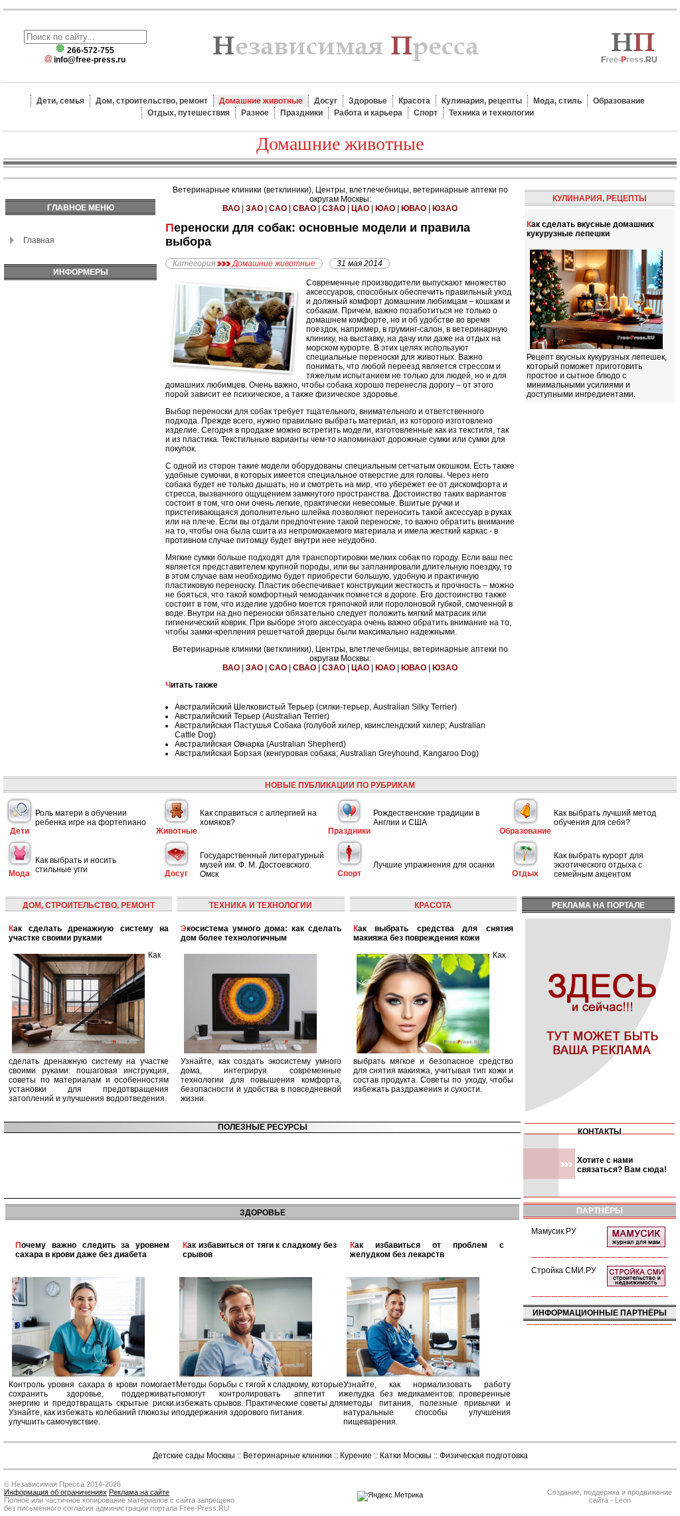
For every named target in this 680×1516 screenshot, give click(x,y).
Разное (255, 112)
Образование (619, 101)
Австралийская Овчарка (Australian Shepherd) (260, 744)
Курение (356, 1455)
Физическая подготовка (484, 1455)
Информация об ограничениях (55, 1492)
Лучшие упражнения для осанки (434, 865)
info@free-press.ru (90, 59)
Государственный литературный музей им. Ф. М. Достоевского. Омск (262, 865)
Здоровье (368, 101)
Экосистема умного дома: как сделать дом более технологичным (261, 933)
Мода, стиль (557, 101)
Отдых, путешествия (188, 112)
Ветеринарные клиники (287, 1455)
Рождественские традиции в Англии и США (426, 817)
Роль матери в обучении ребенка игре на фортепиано (90, 817)
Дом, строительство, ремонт (152, 101)
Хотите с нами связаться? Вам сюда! (622, 1165)
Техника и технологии (491, 112)
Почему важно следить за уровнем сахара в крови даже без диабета (92, 1250)
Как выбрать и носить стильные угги (75, 865)
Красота (414, 101)
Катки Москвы (406, 1455)
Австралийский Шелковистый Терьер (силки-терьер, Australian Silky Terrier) (316, 707)
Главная (38, 240)
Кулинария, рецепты (482, 101)
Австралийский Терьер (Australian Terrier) (252, 716)
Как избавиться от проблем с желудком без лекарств (427, 1250)
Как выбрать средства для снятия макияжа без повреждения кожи (433, 933)
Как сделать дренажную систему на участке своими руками (89, 933)
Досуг (325, 101)
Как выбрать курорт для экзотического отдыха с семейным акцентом (598, 865)
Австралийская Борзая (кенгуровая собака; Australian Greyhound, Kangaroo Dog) (327, 753)
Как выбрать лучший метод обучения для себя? (605, 817)
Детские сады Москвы (194, 1455)
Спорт (426, 112)
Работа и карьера (368, 112)
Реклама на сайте (139, 1492)
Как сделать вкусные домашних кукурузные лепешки (590, 229)
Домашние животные (261, 101)
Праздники (301, 112)
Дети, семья (60, 101)
